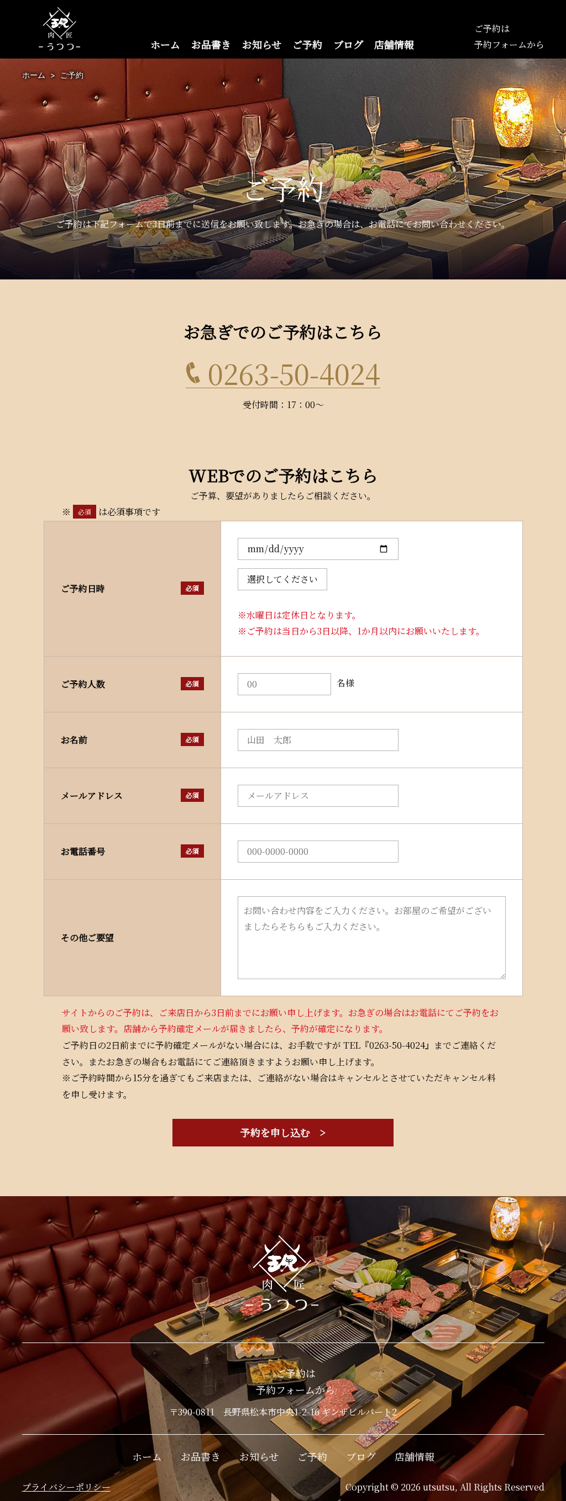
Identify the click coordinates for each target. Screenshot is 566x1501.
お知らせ (261, 44)
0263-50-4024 (294, 373)
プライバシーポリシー (66, 1487)
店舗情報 (394, 44)
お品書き (211, 44)
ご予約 (307, 44)
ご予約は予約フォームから (295, 1381)
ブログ (348, 44)
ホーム (165, 44)
